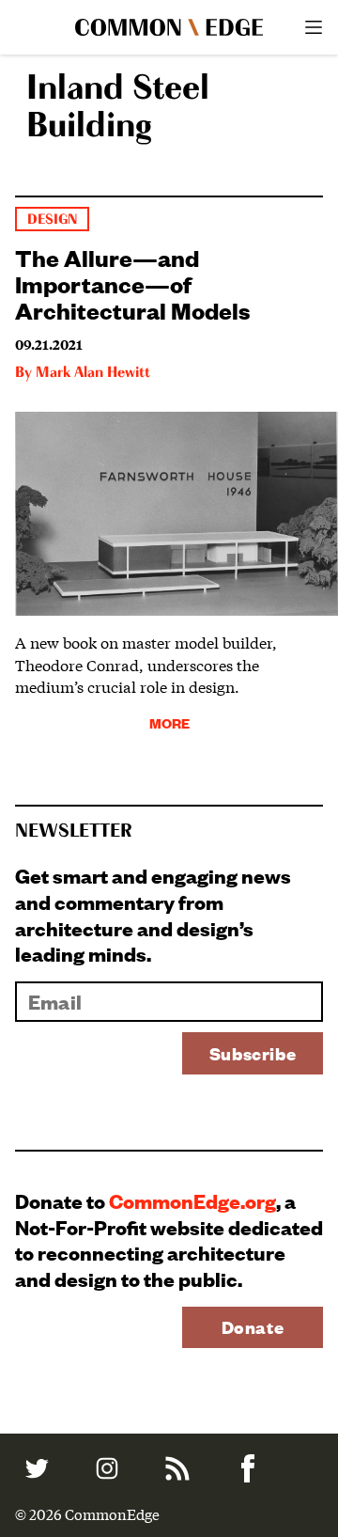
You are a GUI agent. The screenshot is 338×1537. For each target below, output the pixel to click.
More (169, 722)
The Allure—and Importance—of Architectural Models (132, 283)
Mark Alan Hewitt (93, 373)
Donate (253, 1327)
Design (52, 219)
